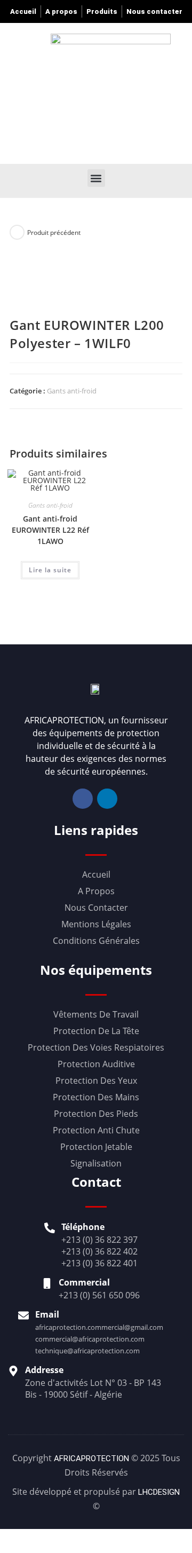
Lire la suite (50, 569)
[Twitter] (107, 799)
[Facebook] (83, 799)
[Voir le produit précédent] (17, 232)
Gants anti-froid (72, 391)
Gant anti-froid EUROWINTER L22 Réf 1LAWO (50, 530)
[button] (122, 92)
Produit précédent (54, 232)
